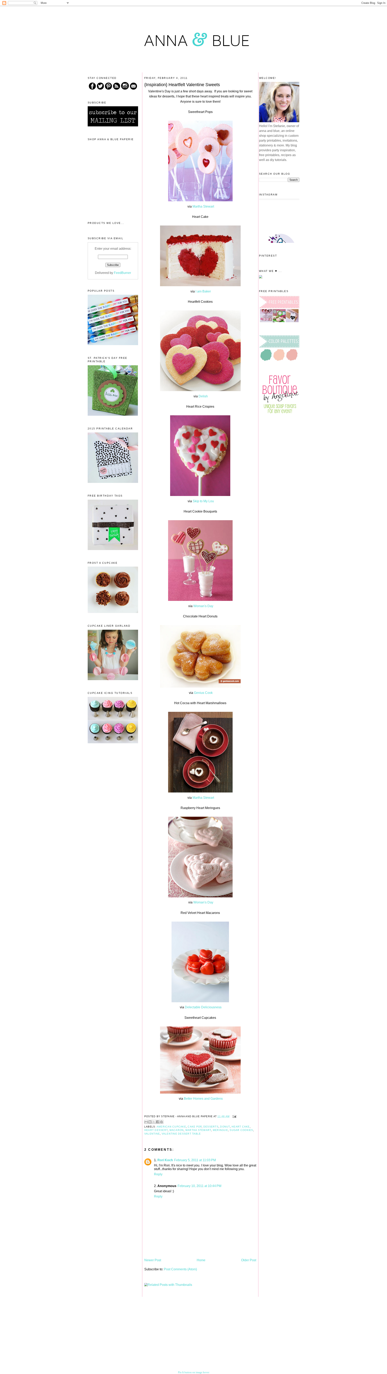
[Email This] (146, 1122)
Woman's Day (203, 606)
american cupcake (171, 1126)
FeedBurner (122, 273)
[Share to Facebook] (158, 1122)
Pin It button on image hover (193, 1372)
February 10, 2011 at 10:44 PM (199, 1186)
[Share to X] (154, 1122)
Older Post (248, 1260)
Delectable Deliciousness (203, 1007)
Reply (158, 1174)
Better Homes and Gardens (203, 1098)
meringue (220, 1130)
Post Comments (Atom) (180, 1269)
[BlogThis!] (150, 1122)
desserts (210, 1126)
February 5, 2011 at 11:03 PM (195, 1160)
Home (201, 1260)
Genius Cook (203, 692)
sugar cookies (241, 1130)
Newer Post (152, 1260)
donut (225, 1126)
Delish (203, 396)
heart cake (241, 1126)
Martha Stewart (203, 206)
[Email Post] (234, 1116)
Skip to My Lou (203, 501)
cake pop (195, 1126)
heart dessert (156, 1130)
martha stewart (198, 1130)
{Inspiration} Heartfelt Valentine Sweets (182, 84)
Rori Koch (165, 1160)
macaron (177, 1130)
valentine (152, 1133)
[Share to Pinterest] (161, 1122)
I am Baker (203, 291)
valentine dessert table (181, 1133)
